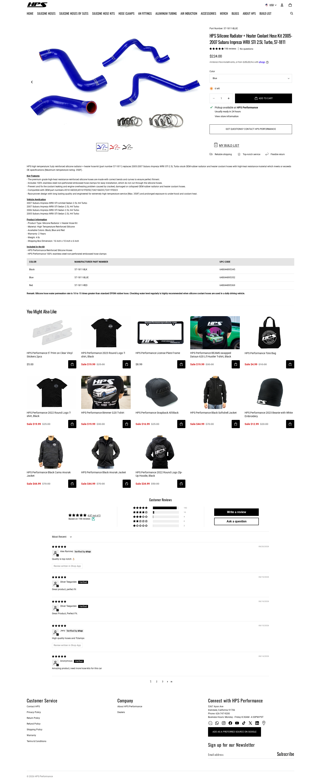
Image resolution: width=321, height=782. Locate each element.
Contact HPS (33, 706)
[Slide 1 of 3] (102, 147)
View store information (227, 116)
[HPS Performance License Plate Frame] (160, 332)
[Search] (292, 13)
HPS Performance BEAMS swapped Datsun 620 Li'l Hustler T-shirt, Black (210, 354)
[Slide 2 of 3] (114, 147)
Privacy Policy (34, 712)
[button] (217, 48)
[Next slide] (199, 82)
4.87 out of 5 (94, 515)
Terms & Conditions (36, 741)
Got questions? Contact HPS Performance (251, 129)
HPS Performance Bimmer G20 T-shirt (102, 412)
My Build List (229, 145)
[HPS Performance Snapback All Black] (160, 392)
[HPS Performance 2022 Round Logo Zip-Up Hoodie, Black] (160, 452)
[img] (59, 546)
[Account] (282, 5)
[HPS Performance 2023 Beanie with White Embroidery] (269, 392)
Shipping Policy (34, 729)
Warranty (31, 735)
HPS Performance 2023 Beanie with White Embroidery (269, 414)
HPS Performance (44, 776)
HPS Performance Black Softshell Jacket (213, 412)
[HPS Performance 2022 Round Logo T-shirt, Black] (51, 392)
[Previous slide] (31, 82)
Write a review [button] (236, 512)
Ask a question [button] (237, 521)
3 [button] (162, 681)
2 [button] (156, 681)
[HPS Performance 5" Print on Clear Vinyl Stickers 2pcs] (51, 332)
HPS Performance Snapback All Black (157, 412)
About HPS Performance (129, 706)
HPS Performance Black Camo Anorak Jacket (49, 474)
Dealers (121, 712)
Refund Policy (33, 723)
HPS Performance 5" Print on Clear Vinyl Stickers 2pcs (49, 354)
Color (212, 71)
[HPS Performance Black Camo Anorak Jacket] (51, 452)
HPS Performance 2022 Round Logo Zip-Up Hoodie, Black (159, 474)
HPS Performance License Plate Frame (158, 352)
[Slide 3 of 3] (127, 147)
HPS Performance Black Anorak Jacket (103, 472)
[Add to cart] (72, 364)
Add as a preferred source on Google (235, 731)
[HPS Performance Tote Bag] (269, 332)
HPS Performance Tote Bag (260, 353)
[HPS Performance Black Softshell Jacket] (215, 392)
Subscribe (285, 753)
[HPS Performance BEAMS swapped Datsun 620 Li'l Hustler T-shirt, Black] (215, 332)
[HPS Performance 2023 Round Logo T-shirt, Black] (106, 332)
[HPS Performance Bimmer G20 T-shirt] (106, 392)
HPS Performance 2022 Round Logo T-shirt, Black (49, 414)
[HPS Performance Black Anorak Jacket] (106, 452)
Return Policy (33, 718)
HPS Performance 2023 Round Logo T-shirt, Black (103, 354)
